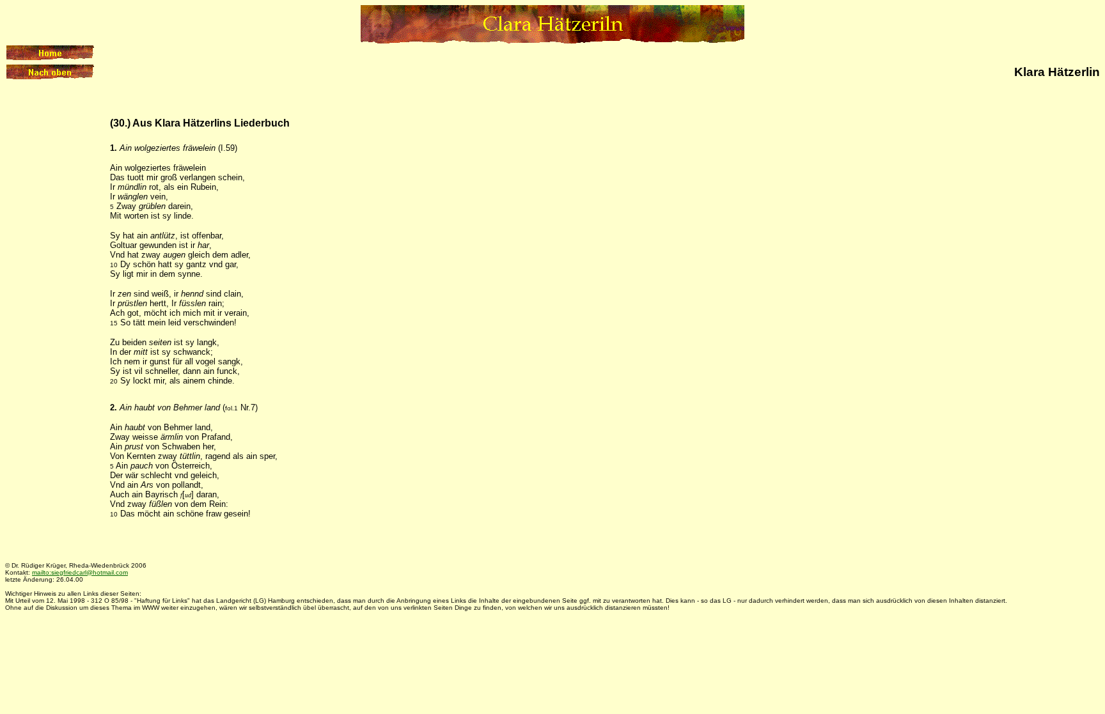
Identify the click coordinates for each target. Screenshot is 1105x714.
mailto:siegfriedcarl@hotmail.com (80, 572)
